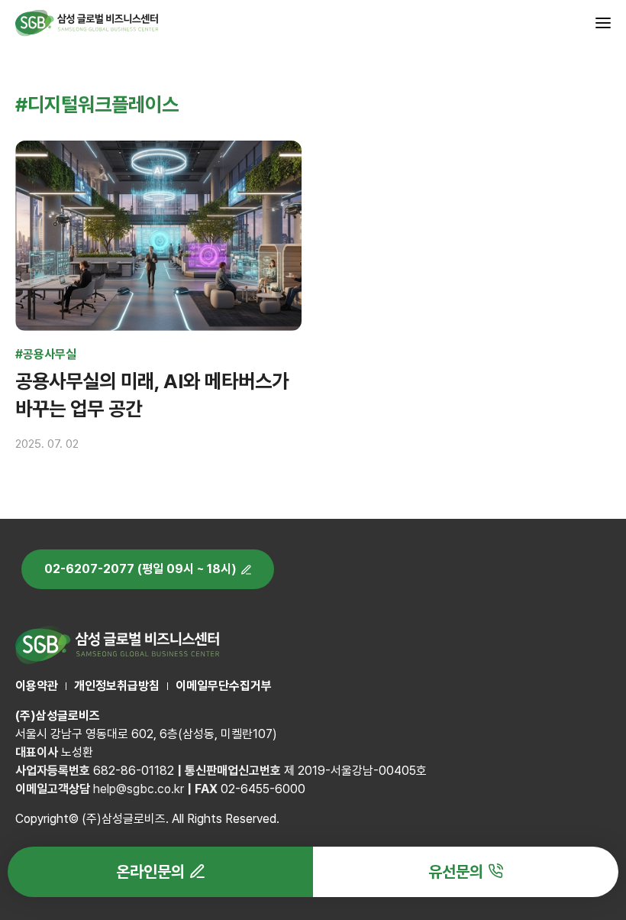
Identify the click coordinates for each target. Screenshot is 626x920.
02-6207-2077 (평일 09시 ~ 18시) (140, 569)
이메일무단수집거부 (224, 686)
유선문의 (455, 871)
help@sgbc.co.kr (138, 789)
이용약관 (36, 686)
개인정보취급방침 (117, 686)
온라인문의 (150, 871)
